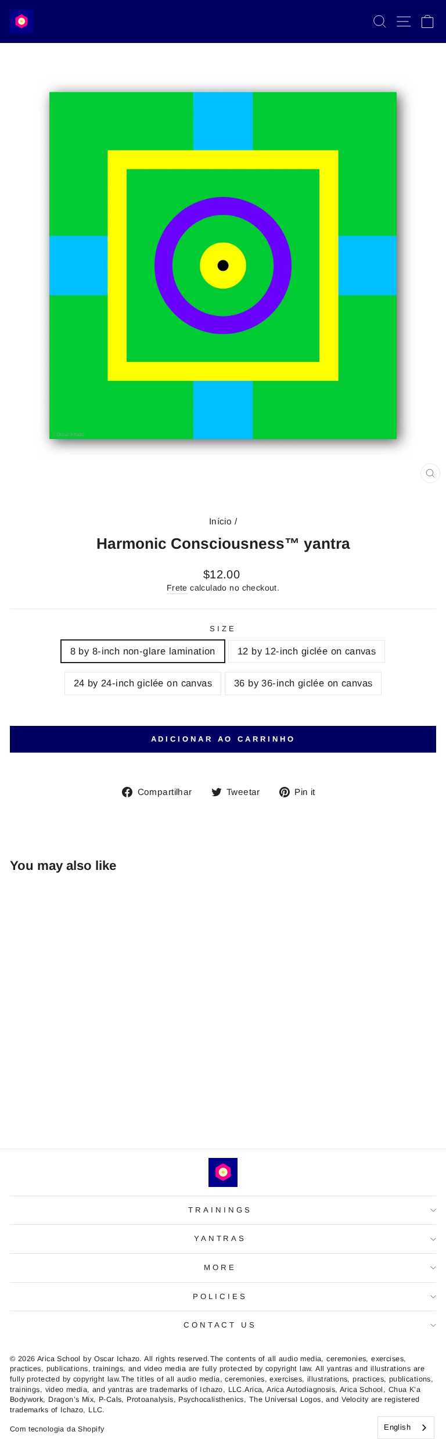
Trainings (220, 1210)
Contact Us (220, 1325)
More (220, 1267)
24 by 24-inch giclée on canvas (143, 683)
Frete (177, 587)
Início (220, 521)
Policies (220, 1296)
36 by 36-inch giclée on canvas (303, 683)
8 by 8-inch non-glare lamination (142, 651)
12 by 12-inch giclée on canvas (307, 651)
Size (223, 628)
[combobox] (405, 1427)
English (397, 1427)
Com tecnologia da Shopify (57, 1429)
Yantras (220, 1238)
